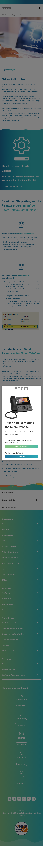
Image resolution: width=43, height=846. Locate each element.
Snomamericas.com (21, 446)
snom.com (21, 456)
